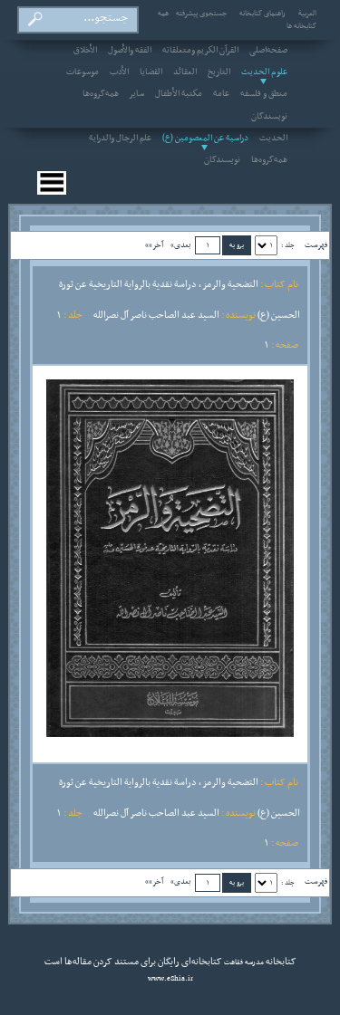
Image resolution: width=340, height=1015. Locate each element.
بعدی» (180, 245)
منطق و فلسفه (263, 94)
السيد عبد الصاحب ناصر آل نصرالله (156, 315)
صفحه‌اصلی (268, 50)
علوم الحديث (264, 72)
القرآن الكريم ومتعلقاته (200, 50)
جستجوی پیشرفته (201, 13)
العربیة (307, 13)
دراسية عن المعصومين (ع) (205, 138)
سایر (137, 94)
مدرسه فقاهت (243, 962)
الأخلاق (85, 50)
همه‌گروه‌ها (101, 94)
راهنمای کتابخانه (262, 13)
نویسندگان (269, 117)
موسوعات (82, 72)
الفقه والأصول (129, 50)
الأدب (119, 72)
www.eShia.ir (170, 978)
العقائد (185, 72)
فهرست (316, 245)
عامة (221, 94)
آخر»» (154, 245)
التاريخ (219, 72)
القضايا (151, 72)
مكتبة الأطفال (178, 94)
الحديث (273, 138)
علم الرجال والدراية (120, 138)
